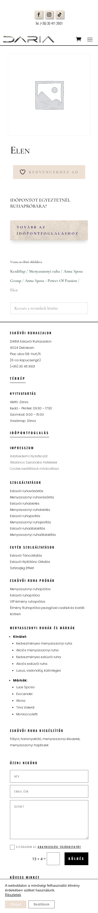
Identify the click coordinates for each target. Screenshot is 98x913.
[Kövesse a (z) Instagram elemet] (49, 14)
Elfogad (15, 904)
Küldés (76, 858)
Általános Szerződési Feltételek (33, 462)
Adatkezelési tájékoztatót (59, 847)
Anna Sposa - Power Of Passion (51, 280)
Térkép (18, 378)
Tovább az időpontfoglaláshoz (48, 230)
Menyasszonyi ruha (44, 271)
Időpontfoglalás (29, 432)
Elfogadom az (48, 847)
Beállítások (41, 904)
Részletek (13, 895)
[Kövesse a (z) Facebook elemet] (38, 14)
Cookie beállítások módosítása (34, 468)
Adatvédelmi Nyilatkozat (29, 456)
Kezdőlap (17, 271)
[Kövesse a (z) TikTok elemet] (59, 14)
